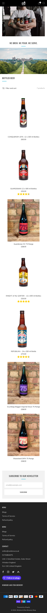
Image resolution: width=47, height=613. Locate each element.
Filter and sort (11, 88)
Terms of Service (8, 516)
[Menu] (3, 3)
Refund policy (7, 520)
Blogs (4, 512)
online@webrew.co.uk (10, 551)
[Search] (43, 3)
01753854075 (7, 555)
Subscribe (23, 492)
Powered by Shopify (23, 607)
